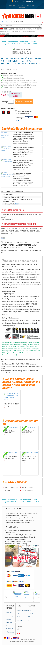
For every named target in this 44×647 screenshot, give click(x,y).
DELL (29, 617)
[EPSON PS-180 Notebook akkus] (22, 49)
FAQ (18, 614)
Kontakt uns (21, 617)
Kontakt (29, 2)
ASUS (29, 610)
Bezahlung (31, 5)
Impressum (9, 629)
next (39, 596)
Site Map (20, 620)
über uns (12, 5)
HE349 (32, 31)
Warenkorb (6, 22)
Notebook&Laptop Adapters (18, 41)
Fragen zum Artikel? (24, 113)
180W (17, 204)
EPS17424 (9, 69)
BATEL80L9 (21, 29)
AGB (7, 625)
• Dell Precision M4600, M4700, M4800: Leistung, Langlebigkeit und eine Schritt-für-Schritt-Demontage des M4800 (21, 366)
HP (29, 620)
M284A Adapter (27, 487)
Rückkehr (21, 5)
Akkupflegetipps (21, 610)
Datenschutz (10, 632)
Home (4, 41)
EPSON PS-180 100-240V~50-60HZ (24, 44)
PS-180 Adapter (27, 490)
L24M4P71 (7, 31)
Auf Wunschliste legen (25, 111)
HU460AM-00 (29, 29)
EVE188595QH (5, 34)
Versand (22, 8)
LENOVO (30, 614)
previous (6, 596)
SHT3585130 (16, 31)
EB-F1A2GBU (25, 31)
